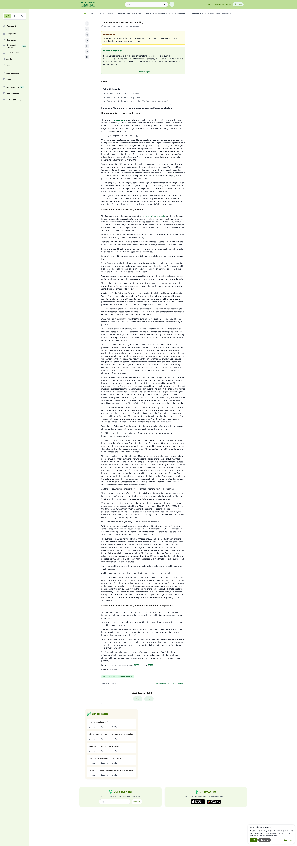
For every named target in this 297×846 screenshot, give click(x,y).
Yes (137, 699)
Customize (288, 840)
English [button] (239, 4)
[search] (171, 4)
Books (8, 65)
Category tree (12, 34)
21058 (136, 665)
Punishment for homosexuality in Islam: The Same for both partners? (137, 101)
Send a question (12, 73)
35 (142, 665)
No (149, 699)
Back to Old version (14, 100)
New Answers (11, 40)
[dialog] (271, 834)
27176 (150, 665)
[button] (87, 23)
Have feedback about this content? (170, 683)
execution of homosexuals (153, 216)
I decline (264, 840)
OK (253, 840)
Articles (9, 59)
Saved (8, 79)
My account (11, 26)
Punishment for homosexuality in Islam (124, 97)
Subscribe (136, 802)
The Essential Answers (16, 46)
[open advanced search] (164, 4)
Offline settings (14, 87)
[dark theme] (21, 16)
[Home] (85, 13)
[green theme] (7, 16)
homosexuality (119, 120)
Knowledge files (12, 53)
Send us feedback (13, 93)
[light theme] (14, 16)
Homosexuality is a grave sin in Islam (123, 93)
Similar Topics (144, 72)
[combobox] (145, 4)
